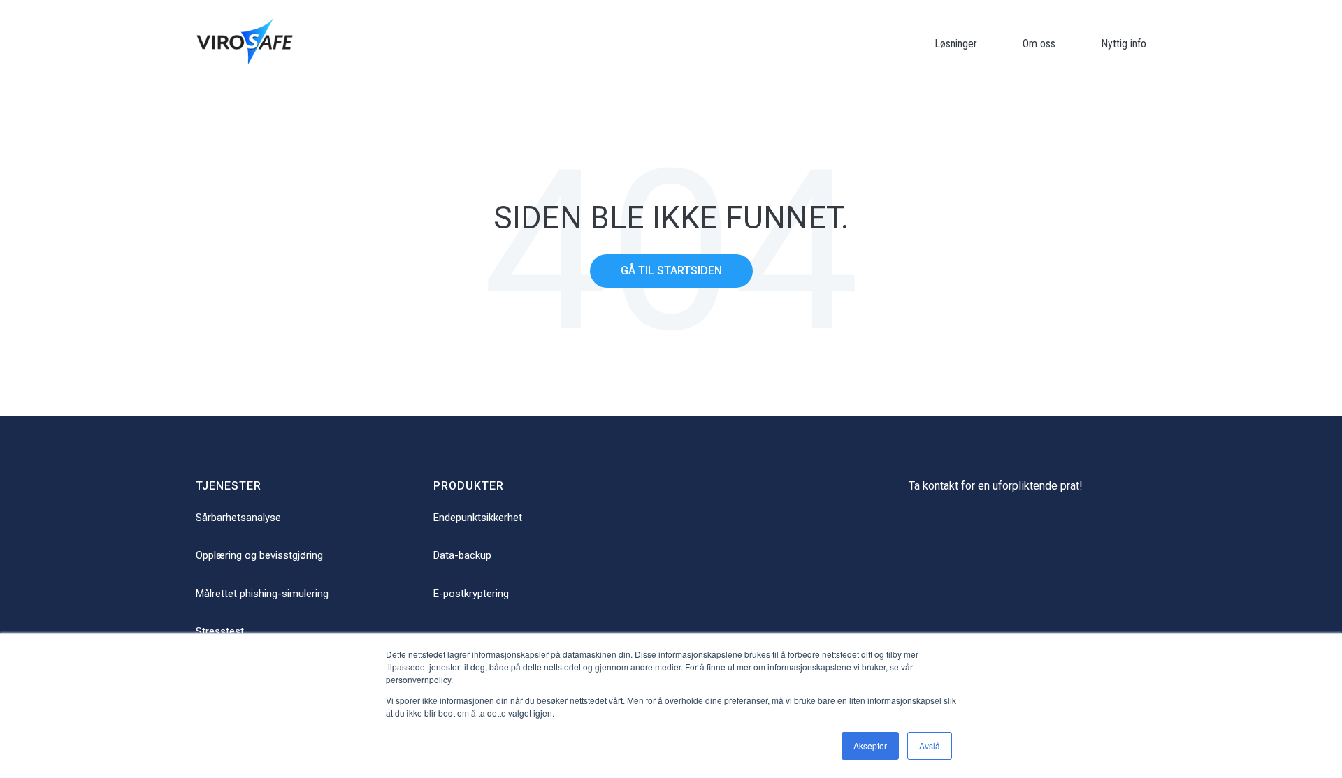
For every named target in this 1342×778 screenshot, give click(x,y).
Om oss (1039, 43)
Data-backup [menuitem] (462, 555)
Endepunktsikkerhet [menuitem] (477, 517)
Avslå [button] (929, 745)
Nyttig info (1123, 43)
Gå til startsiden (671, 270)
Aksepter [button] (870, 745)
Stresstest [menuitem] (220, 631)
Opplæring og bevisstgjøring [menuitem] (259, 555)
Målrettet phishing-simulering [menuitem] (262, 593)
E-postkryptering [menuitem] (471, 593)
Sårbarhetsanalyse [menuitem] (238, 517)
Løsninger (956, 43)
